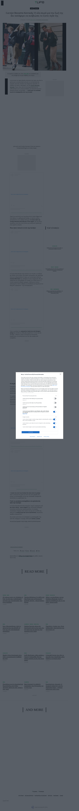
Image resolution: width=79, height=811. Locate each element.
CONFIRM (30, 432)
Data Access (39, 436)
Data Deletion (32, 436)
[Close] (61, 374)
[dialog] (39, 405)
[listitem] (39, 395)
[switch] (54, 398)
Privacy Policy (46, 436)
